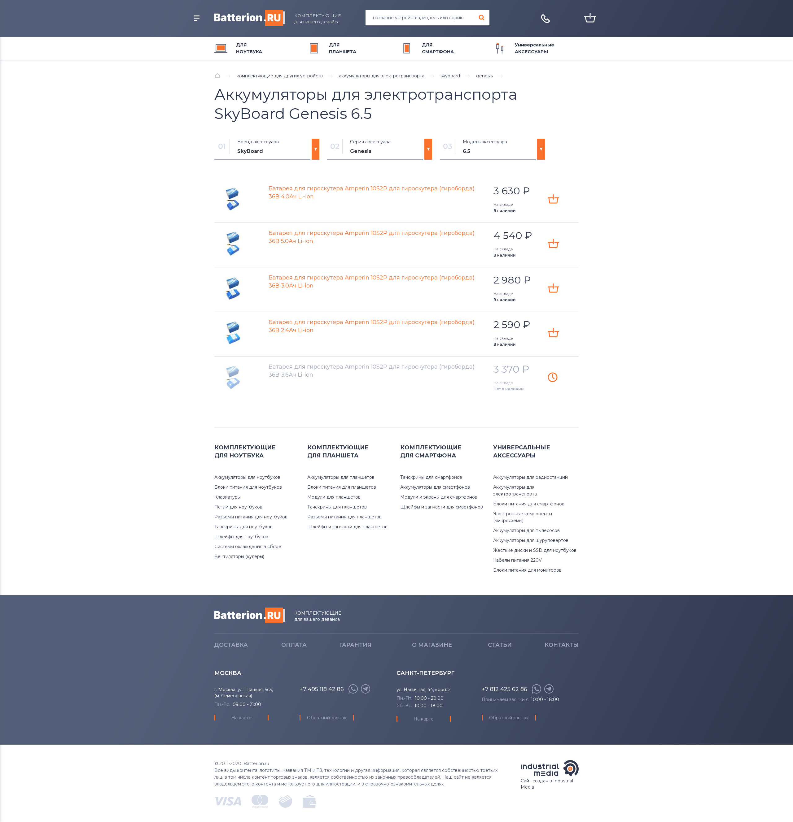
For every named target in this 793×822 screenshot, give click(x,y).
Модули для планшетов (334, 497)
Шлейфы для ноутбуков (241, 536)
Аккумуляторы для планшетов (341, 477)
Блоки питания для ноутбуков (248, 487)
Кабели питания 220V (517, 560)
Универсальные (534, 48)
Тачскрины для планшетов (337, 507)
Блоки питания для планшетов (341, 487)
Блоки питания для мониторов (527, 570)
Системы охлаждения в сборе (247, 546)
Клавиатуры (227, 497)
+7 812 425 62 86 (504, 689)
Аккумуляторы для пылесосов (526, 530)
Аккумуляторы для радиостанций (530, 477)
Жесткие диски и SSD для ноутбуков (534, 550)
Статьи (500, 645)
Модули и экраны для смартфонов (438, 497)
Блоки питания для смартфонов (528, 504)
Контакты (562, 645)
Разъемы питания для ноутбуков (250, 517)
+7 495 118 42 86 (322, 689)
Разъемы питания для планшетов (344, 517)
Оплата (294, 645)
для (249, 48)
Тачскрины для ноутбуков (243, 527)
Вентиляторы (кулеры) (239, 556)
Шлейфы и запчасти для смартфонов (441, 507)
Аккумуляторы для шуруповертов (530, 540)
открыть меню (196, 18)
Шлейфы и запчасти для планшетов (347, 527)
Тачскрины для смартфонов (431, 477)
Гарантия (355, 645)
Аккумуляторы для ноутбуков (247, 477)
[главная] (217, 75)
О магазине (432, 645)
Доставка (231, 645)
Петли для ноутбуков (238, 507)
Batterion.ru (249, 615)
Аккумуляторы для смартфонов (435, 487)
